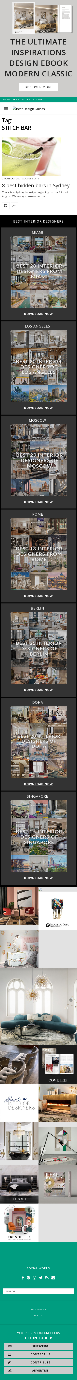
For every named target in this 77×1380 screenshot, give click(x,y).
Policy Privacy (38, 1309)
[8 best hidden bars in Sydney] (38, 156)
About (6, 99)
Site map (38, 1315)
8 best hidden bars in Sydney (36, 185)
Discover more (38, 87)
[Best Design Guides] (29, 109)
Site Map (37, 99)
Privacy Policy (21, 99)
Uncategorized (11, 178)
